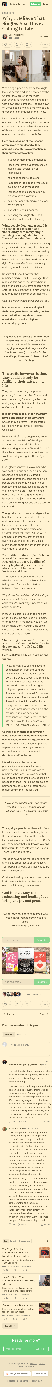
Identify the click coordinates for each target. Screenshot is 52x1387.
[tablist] (14, 1034)
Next (42, 1014)
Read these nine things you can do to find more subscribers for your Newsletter (17, 1289)
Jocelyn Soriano (16, 35)
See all (8, 1325)
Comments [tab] (9, 1034)
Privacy (33, 1363)
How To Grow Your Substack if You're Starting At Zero (18, 1280)
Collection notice (26, 1366)
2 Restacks (36, 994)
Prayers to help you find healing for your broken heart (18, 1310)
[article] (26, 1259)
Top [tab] (5, 1241)
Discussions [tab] (24, 1241)
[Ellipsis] (48, 1128)
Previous (11, 1014)
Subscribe (35, 4)
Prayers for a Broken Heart (19, 1305)
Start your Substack (18, 1373)
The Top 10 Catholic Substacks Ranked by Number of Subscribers (16, 1253)
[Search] (47, 1241)
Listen (46, 36)
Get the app (40, 1373)
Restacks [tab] (21, 1034)
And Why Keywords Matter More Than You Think (18, 1261)
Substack (11, 1380)
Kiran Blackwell (16, 1128)
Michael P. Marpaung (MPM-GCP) (25, 1064)
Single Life (8, 13)
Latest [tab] (13, 1241)
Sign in (46, 4)
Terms (42, 1363)
